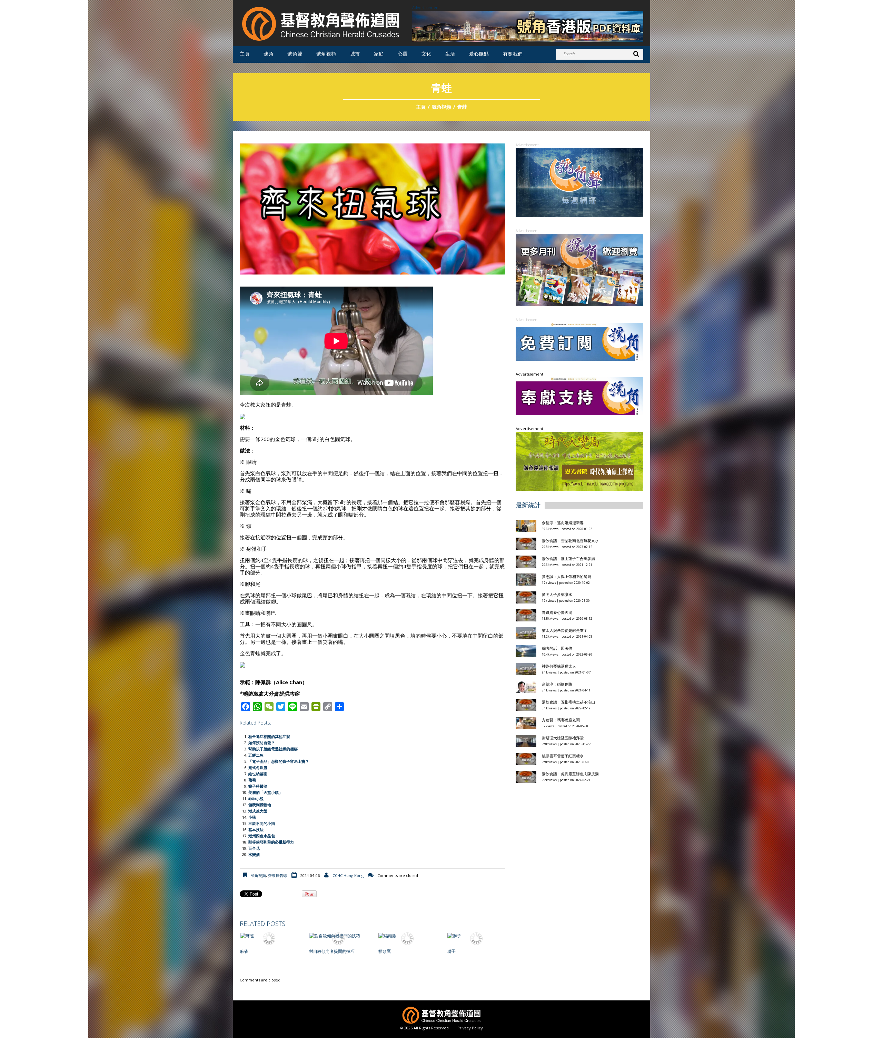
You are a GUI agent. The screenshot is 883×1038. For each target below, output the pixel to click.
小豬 (252, 817)
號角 (269, 54)
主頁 (245, 54)
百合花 (254, 848)
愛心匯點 (479, 54)
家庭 (379, 54)
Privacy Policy (470, 1027)
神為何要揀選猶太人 (559, 581)
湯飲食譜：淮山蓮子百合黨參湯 (568, 474)
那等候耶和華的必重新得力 (271, 842)
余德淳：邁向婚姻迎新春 (563, 438)
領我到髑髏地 (259, 804)
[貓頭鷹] (407, 935)
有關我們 (513, 54)
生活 (450, 54)
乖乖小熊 (256, 798)
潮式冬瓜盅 (257, 767)
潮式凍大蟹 (257, 811)
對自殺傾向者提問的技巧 (332, 951)
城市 (355, 54)
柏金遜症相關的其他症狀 (269, 736)
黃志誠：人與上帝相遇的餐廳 (566, 492)
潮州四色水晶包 (261, 835)
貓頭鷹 (384, 951)
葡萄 (252, 779)
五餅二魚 (256, 755)
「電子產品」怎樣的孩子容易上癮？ (278, 761)
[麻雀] (269, 935)
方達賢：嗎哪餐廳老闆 (561, 635)
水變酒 (254, 854)
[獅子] (476, 935)
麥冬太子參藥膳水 (557, 509)
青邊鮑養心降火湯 (557, 527)
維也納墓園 (257, 773)
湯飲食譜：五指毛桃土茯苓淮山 (568, 617)
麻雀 (244, 951)
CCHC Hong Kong (348, 875)
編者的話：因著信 (557, 563)
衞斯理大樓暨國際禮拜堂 (563, 653)
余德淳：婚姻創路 (557, 599)
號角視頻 (326, 54)
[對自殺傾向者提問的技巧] (338, 935)
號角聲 (294, 54)
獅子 (451, 951)
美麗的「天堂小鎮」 (265, 792)
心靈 (403, 54)
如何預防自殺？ (261, 742)
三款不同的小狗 (261, 823)
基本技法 (256, 829)
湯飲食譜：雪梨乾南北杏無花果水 (570, 456)
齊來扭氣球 (277, 875)
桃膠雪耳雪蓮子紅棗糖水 (563, 671)
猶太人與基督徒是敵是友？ (564, 545)
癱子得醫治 (257, 786)
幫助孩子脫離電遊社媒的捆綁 (273, 748)
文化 (426, 54)
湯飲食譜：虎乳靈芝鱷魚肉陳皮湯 (570, 689)
